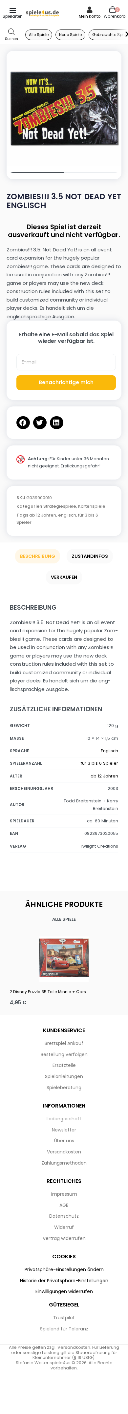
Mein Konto (89, 16)
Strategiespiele (59, 506)
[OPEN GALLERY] (64, 108)
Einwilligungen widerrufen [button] (64, 1291)
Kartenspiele (91, 506)
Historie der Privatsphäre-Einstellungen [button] (64, 1280)
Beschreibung (37, 556)
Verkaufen (64, 577)
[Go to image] (35, 172)
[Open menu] (12, 10)
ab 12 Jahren (42, 515)
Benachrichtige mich (66, 382)
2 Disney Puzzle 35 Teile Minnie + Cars (48, 991)
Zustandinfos (90, 556)
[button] (23, 422)
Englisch (109, 751)
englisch (67, 515)
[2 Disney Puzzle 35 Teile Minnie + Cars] (64, 957)
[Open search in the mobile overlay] (11, 35)
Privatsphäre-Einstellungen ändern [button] (64, 1269)
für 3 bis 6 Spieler (99, 763)
